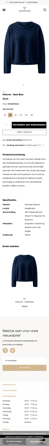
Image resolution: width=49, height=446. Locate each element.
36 (5, 115)
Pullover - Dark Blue (24, 302)
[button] (4, 10)
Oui (4, 92)
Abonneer (24, 368)
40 (16, 115)
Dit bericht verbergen (14, 441)
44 (26, 115)
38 (10, 115)
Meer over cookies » (37, 441)
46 (32, 115)
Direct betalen (24, 132)
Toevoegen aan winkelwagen (29, 125)
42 (21, 115)
